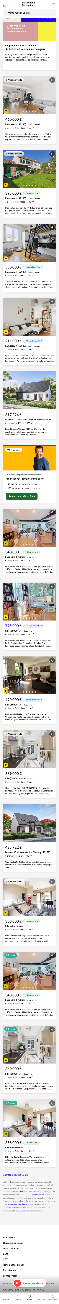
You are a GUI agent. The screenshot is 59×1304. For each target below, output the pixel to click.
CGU (5, 1253)
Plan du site (9, 1237)
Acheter (6, 1299)
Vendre (18, 1299)
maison (23, 1191)
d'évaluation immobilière (17, 1204)
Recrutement (10, 1270)
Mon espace (53, 1299)
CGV (5, 1259)
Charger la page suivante (15, 1174)
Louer (29, 1299)
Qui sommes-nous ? (13, 1242)
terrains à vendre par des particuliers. (28, 1211)
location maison (38, 1195)
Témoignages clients (13, 1264)
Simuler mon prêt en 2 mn (21, 496)
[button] (23, 110)
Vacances (41, 1299)
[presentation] (6, 96)
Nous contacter (11, 1248)
